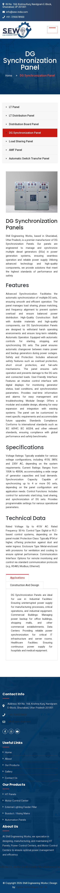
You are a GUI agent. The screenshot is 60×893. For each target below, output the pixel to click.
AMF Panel (15, 150)
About (8, 758)
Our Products (12, 765)
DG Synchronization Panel (25, 132)
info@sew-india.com (17, 12)
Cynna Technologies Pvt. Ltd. (32, 887)
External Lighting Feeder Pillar (21, 807)
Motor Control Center (16, 800)
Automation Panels (15, 819)
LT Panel (14, 107)
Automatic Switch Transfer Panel (29, 158)
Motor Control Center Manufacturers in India (31, 866)
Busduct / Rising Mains (17, 813)
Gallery (8, 771)
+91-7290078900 (15, 17)
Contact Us (11, 777)
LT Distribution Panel (21, 115)
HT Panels (10, 794)
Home (8, 75)
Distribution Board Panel (24, 124)
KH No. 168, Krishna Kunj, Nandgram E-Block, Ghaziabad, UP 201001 (27, 5)
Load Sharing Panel (21, 141)
